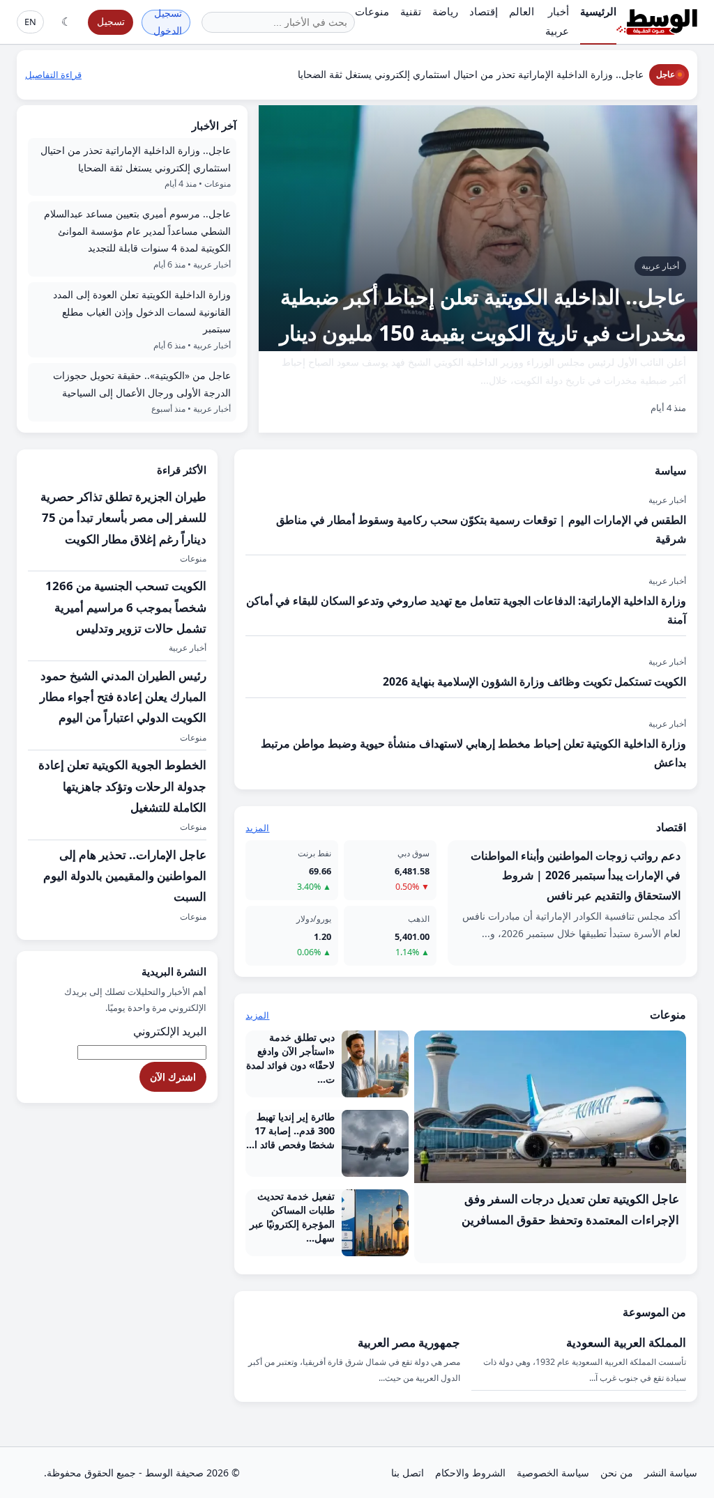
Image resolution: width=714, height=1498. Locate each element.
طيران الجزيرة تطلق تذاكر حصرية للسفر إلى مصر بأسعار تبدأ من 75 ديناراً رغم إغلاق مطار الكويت (123, 517)
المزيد (257, 827)
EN (30, 21)
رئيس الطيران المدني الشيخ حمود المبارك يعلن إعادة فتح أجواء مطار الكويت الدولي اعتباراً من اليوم (123, 696)
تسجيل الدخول (167, 22)
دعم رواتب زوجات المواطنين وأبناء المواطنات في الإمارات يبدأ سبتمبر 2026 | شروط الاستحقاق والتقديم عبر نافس (576, 875)
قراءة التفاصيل (53, 74)
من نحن (616, 1472)
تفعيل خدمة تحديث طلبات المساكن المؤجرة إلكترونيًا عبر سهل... (292, 1216)
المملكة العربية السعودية (626, 1342)
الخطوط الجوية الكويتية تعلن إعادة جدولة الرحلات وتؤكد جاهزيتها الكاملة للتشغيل (122, 786)
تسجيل (111, 21)
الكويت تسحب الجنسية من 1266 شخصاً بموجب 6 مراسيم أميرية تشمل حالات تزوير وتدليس (125, 607)
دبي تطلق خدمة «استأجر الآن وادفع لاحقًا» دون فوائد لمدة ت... (290, 1058)
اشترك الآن (173, 1076)
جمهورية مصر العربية (409, 1342)
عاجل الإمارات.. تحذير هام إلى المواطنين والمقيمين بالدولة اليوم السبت (124, 876)
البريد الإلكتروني (169, 1031)
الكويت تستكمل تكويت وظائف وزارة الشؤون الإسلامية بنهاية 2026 (534, 681)
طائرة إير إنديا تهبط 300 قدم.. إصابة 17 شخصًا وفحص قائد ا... (290, 1130)
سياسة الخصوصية (553, 1472)
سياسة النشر (670, 1472)
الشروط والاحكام (470, 1472)
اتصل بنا (407, 1472)
